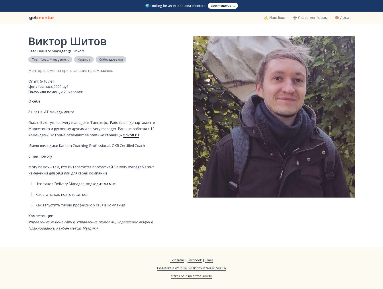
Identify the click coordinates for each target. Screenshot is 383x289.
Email (209, 260)
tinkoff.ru (131, 135)
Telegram (177, 260)
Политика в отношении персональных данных (191, 268)
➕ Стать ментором (310, 17)
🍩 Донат (343, 17)
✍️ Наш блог (275, 17)
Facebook (195, 260)
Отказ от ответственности (191, 276)
